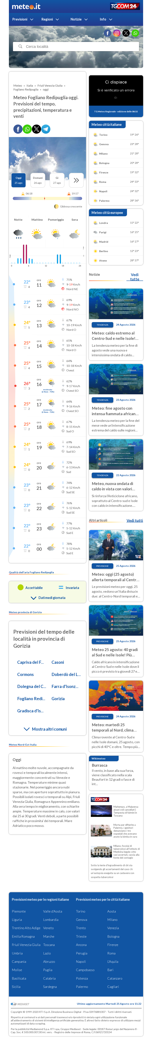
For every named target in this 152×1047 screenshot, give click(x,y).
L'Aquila (112, 961)
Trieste (81, 936)
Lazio (47, 953)
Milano (112, 920)
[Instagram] (116, 33)
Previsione (102, 566)
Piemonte (19, 911)
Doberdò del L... (66, 674)
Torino (80, 911)
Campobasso (85, 970)
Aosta (111, 911)
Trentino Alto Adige (26, 928)
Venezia (113, 928)
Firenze (112, 945)
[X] (126, 33)
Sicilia (16, 987)
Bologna (113, 936)
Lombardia (50, 920)
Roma (111, 953)
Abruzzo (49, 961)
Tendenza (102, 324)
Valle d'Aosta (52, 911)
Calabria (49, 978)
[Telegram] (45, 129)
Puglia (47, 970)
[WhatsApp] (135, 33)
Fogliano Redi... (31, 698)
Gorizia (58, 698)
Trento (81, 928)
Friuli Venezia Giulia (26, 945)
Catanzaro (114, 978)
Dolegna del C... (31, 686)
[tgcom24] (125, 7)
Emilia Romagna (23, 936)
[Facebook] (107, 33)
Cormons (25, 674)
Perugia (81, 953)
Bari (110, 970)
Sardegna (50, 987)
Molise (17, 970)
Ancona (81, 945)
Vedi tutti (135, 520)
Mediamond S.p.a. (40, 1029)
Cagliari (113, 987)
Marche (48, 936)
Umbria (17, 953)
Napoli (81, 961)
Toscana (49, 945)
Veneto (48, 928)
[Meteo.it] (26, 6)
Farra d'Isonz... (65, 686)
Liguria (17, 920)
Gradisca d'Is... (30, 710)
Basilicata (19, 978)
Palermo (82, 987)
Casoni (58, 662)
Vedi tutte (134, 276)
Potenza (82, 978)
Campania (19, 961)
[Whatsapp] (27, 129)
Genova (81, 920)
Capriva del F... (30, 662)
